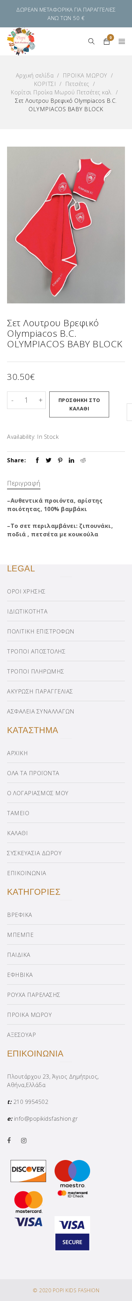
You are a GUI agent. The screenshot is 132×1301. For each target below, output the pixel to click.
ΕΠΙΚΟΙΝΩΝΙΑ (26, 873)
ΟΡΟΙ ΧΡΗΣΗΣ (26, 591)
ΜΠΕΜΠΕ (20, 935)
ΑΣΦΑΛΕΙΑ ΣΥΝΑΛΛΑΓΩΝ (41, 711)
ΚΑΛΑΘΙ (17, 833)
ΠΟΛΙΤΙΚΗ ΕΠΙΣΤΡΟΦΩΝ (41, 631)
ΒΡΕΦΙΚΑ (19, 915)
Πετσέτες (77, 84)
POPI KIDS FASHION (76, 1290)
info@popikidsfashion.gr (46, 1118)
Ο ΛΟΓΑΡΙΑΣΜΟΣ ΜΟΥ (38, 793)
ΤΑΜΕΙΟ (18, 813)
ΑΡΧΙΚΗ (17, 753)
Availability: (21, 437)
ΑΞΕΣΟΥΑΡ (21, 1035)
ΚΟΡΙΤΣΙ (45, 84)
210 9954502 (31, 1102)
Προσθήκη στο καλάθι (79, 404)
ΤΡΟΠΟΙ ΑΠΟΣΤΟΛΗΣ (36, 651)
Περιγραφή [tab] (23, 483)
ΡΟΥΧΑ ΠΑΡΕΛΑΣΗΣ (34, 995)
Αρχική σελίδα (35, 75)
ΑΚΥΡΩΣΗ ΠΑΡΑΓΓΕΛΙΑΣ (40, 691)
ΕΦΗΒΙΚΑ (20, 975)
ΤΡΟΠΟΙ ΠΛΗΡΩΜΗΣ (35, 671)
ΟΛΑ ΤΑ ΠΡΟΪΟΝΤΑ (33, 773)
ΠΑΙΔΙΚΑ (19, 955)
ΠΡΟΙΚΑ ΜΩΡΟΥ (85, 75)
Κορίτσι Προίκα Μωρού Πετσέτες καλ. (61, 92)
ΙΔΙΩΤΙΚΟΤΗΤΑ (27, 611)
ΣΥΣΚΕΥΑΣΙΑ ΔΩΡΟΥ (34, 853)
